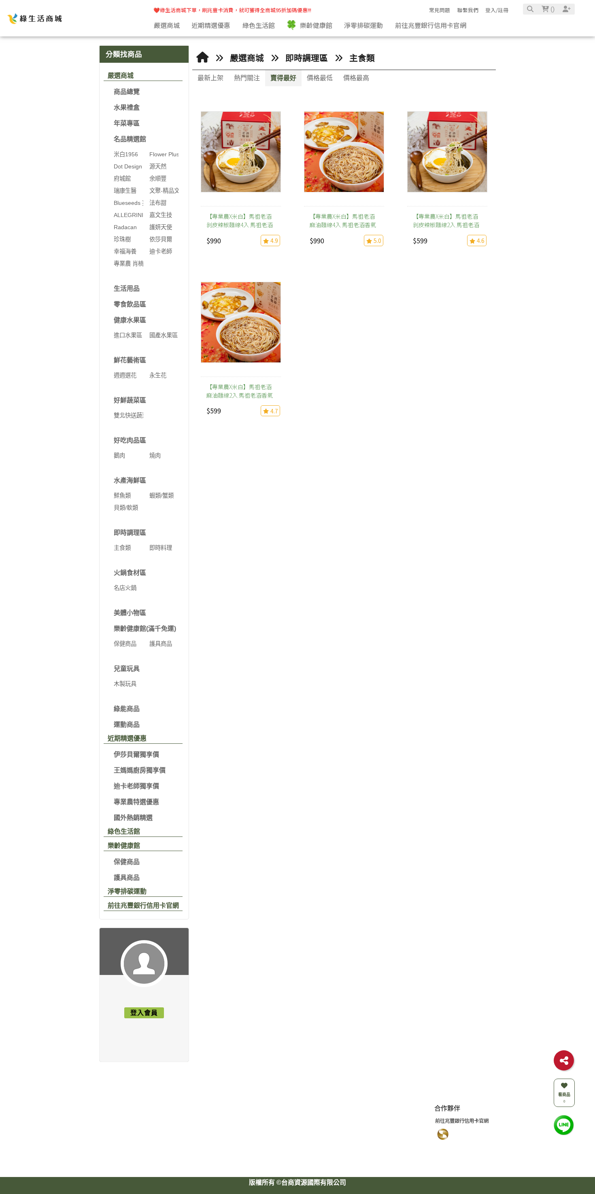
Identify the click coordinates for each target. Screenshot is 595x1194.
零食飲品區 (130, 304)
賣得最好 (283, 77)
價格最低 (320, 77)
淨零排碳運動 (127, 891)
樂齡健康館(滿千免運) (145, 628)
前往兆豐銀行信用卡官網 (143, 905)
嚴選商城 (121, 75)
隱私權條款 (390, 1150)
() (552, 9)
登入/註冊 (496, 10)
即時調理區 (130, 532)
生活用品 (127, 288)
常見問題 (439, 10)
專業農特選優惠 (136, 801)
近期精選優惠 (127, 738)
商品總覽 (127, 91)
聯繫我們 (467, 10)
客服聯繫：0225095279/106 (295, 1129)
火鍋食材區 (130, 572)
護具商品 (127, 877)
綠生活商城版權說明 (214, 1129)
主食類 (362, 58)
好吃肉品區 (130, 440)
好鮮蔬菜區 (130, 400)
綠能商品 (127, 708)
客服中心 (391, 1116)
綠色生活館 (124, 831)
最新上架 (210, 77)
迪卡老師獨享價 (136, 786)
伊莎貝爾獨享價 (136, 754)
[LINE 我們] (564, 1124)
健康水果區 (130, 320)
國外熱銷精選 (133, 817)
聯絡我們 (276, 1116)
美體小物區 (130, 612)
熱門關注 (247, 77)
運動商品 (127, 724)
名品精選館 (130, 139)
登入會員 (144, 1012)
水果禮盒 (127, 107)
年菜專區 (127, 123)
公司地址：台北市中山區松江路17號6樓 (307, 1150)
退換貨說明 (390, 1129)
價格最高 (356, 77)
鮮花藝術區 (130, 360)
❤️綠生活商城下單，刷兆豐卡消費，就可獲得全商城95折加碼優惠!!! (232, 10)
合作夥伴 (447, 1116)
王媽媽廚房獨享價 (140, 770)
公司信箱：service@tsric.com (296, 1140)
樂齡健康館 (124, 845)
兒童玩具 (127, 668)
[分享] (564, 1060)
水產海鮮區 (130, 480)
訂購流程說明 (393, 1140)
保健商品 (127, 861)
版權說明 (205, 1116)
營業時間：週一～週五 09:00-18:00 (302, 1160)
